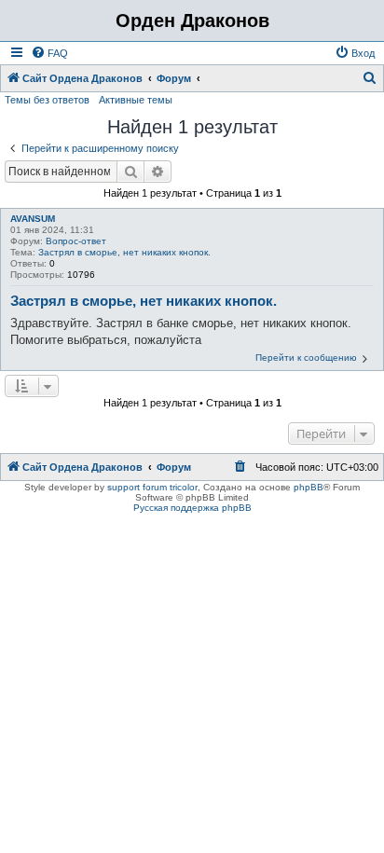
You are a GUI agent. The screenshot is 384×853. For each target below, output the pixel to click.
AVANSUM (32, 218)
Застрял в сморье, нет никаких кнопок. (124, 252)
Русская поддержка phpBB (192, 507)
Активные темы (135, 99)
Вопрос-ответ (76, 241)
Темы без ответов (47, 99)
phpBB (308, 487)
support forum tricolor (152, 487)
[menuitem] (49, 53)
